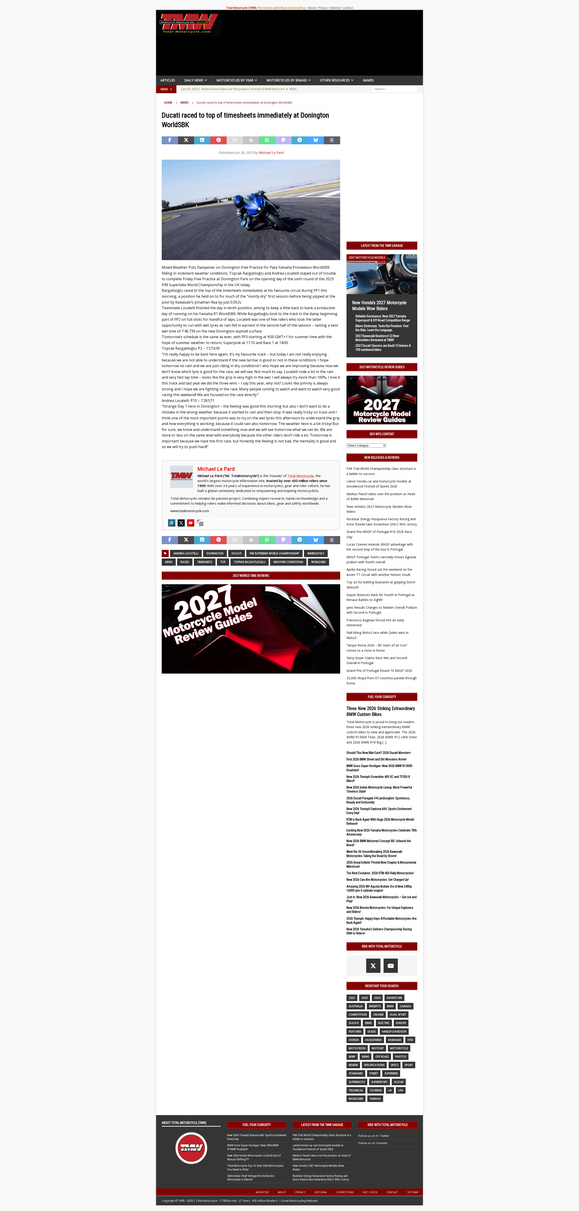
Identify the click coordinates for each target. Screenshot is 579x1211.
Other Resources (335, 80)
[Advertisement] (324, 44)
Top (223, 562)
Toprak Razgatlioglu (249, 562)
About (312, 8)
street (373, 1073)
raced (184, 562)
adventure (394, 998)
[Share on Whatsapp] (267, 140)
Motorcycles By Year (234, 80)
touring (376, 1090)
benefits (375, 1006)
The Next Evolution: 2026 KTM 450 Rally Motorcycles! (380, 873)
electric (384, 1023)
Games (368, 80)
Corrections (345, 1192)
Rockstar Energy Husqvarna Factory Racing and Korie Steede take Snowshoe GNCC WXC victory (321, 1177)
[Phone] (200, 523)
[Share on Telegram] (300, 140)
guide (372, 1031)
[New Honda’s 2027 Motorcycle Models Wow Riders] (381, 291)
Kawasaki (394, 1040)
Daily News (193, 80)
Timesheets (204, 562)
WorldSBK (318, 562)
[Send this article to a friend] (235, 140)
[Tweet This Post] (186, 140)
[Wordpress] (171, 523)
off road (382, 1057)
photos (400, 1057)
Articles (168, 80)
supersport (379, 1082)
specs (394, 1065)
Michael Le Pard (271, 152)
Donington (214, 553)
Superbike (391, 1073)
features (355, 1031)
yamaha (375, 1099)
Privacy (322, 8)
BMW (390, 1006)
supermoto (357, 1082)
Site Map (412, 1192)
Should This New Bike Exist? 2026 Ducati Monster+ (378, 753)
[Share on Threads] (332, 140)
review (353, 1065)
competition (358, 1014)
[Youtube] (190, 523)
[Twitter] (181, 523)
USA (400, 1090)
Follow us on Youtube (372, 1143)
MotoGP (378, 1048)
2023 (364, 998)
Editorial (335, 8)
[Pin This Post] (218, 140)
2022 (352, 998)
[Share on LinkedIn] (202, 140)
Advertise (262, 1192)
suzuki (398, 1082)
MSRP (352, 1057)
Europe (401, 1023)
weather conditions (288, 562)
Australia (356, 1006)
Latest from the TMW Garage (382, 245)
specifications (374, 1065)
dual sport (398, 1014)
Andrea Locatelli (185, 553)
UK (390, 1090)
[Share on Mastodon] (283, 140)
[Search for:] (394, 89)
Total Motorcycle (300, 475)
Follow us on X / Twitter (373, 1136)
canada (405, 1006)
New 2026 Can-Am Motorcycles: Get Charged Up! (377, 879)
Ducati (237, 553)
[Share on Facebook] (170, 140)
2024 (377, 998)
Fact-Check (370, 1192)
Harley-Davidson (394, 1031)
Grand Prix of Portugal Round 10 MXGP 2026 (379, 670)
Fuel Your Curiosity (382, 697)
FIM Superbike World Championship (274, 553)
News (168, 562)
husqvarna (373, 1040)
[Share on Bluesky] (316, 140)
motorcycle (399, 1048)
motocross (357, 1048)
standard (356, 1073)
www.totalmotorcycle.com (189, 511)
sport (409, 1065)
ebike (368, 1023)
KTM (410, 1040)
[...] (384, 742)
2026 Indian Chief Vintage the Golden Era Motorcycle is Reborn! (250, 1177)
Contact (348, 8)
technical (356, 1090)
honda (354, 1040)
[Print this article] (251, 140)
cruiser (378, 1014)
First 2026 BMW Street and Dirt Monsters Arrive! (376, 759)
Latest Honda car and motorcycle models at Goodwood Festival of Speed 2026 (318, 1147)
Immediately (315, 553)
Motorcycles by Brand (286, 80)
